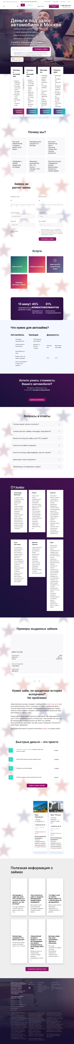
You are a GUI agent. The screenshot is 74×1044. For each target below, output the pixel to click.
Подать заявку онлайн (37, 785)
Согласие (24, 52)
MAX (45, 846)
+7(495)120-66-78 (40, 825)
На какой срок (42, 196)
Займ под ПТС (17, 266)
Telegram (38, 846)
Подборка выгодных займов (19, 283)
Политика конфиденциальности (18, 1004)
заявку (45, 728)
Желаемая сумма (15, 196)
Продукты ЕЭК (41, 989)
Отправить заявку (41, 49)
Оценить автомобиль (37, 400)
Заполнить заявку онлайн (23, 749)
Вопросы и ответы (42, 986)
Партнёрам (55, 1)
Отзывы (40, 984)
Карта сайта (14, 1010)
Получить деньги (54, 6)
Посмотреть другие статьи (37, 969)
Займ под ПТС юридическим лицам (55, 266)
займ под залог (52, 704)
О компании (47, 1)
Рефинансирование (37, 266)
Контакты (63, 1)
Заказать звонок (67, 7)
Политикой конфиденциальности (48, 232)
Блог (69, 1)
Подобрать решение (19, 111)
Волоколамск (14, 1)
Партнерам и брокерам (43, 988)
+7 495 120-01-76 (65, 5)
